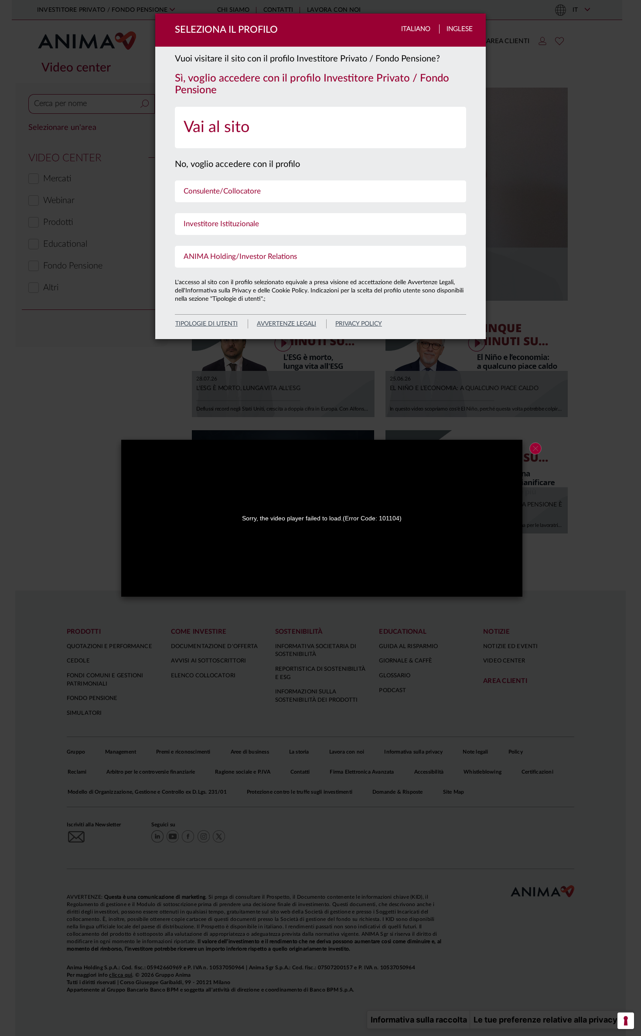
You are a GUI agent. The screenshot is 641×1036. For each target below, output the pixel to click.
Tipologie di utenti (206, 324)
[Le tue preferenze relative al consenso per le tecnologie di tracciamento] (625, 1020)
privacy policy (358, 324)
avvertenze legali (286, 324)
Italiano (415, 29)
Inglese (460, 29)
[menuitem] (320, 127)
